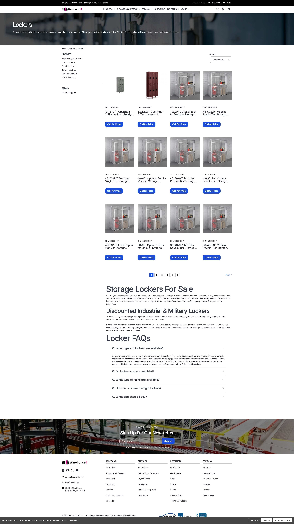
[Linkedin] (63, 470)
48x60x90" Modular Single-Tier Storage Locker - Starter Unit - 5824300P (216, 113)
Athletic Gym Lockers (72, 58)
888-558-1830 (199, 3)
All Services (143, 468)
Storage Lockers (69, 74)
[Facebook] (67, 470)
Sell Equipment (213, 3)
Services (146, 9)
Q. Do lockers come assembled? (133, 371)
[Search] (217, 9)
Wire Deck (110, 484)
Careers (206, 490)
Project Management (147, 490)
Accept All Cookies (283, 520)
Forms (173, 490)
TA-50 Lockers (69, 77)
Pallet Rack (110, 479)
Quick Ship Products (114, 495)
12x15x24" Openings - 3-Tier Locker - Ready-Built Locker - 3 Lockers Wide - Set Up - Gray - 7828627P (119, 113)
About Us (207, 468)
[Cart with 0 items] (228, 9)
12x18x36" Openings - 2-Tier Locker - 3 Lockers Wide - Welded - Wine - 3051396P (152, 113)
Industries (172, 9)
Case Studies (208, 495)
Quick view (120, 85)
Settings (254, 520)
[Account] (223, 9)
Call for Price (114, 124)
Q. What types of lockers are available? (137, 348)
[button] (167, 516)
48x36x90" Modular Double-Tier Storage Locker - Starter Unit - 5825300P (183, 180)
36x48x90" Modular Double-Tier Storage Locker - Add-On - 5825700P (215, 246)
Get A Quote (227, 3)
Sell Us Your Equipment (148, 473)
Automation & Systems (127, 9)
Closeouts (110, 501)
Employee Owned (210, 479)
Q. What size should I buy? (129, 396)
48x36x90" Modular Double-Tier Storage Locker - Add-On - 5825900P (215, 180)
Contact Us (175, 468)
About (184, 9)
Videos (173, 484)
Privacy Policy (176, 495)
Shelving (109, 490)
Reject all (266, 520)
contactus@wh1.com (74, 477)
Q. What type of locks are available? (135, 379)
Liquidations (159, 9)
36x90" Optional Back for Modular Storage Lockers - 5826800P (151, 246)
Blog (172, 479)
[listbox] (221, 60)
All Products (111, 468)
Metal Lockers (68, 62)
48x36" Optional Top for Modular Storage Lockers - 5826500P (119, 246)
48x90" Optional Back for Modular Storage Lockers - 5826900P (183, 113)
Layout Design (144, 479)
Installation (142, 484)
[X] (72, 470)
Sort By (212, 54)
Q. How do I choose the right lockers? (136, 388)
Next (228, 275)
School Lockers (69, 70)
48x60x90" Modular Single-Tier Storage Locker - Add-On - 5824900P (117, 180)
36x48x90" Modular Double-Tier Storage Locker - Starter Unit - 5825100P (183, 246)
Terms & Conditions (178, 501)
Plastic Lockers (69, 66)
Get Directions (209, 473)
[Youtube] (77, 470)
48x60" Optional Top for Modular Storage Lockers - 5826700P (152, 180)
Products (107, 9)
